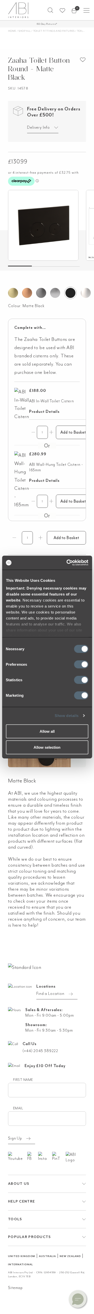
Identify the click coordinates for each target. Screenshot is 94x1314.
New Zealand (70, 1256)
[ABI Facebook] (32, 1156)
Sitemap (15, 1287)
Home (12, 30)
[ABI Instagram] (45, 1156)
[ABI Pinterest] (59, 1156)
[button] (50, 10)
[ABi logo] (24, 967)
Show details (66, 715)
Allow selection (47, 747)
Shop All (25, 30)
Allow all (47, 731)
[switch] (81, 664)
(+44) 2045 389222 (40, 1050)
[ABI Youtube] (17, 1156)
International (20, 1264)
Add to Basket (73, 432)
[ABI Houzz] (76, 1157)
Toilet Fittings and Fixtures (54, 30)
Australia (47, 1256)
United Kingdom (21, 1256)
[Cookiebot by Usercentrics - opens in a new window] (67, 563)
